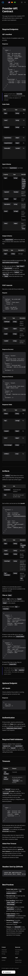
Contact (3, 960)
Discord (17, 954)
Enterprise (4, 951)
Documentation (19, 949)
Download (4, 949)
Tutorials (17, 951)
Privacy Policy (18, 960)
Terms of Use (18, 962)
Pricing (3, 954)
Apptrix (7, 968)
